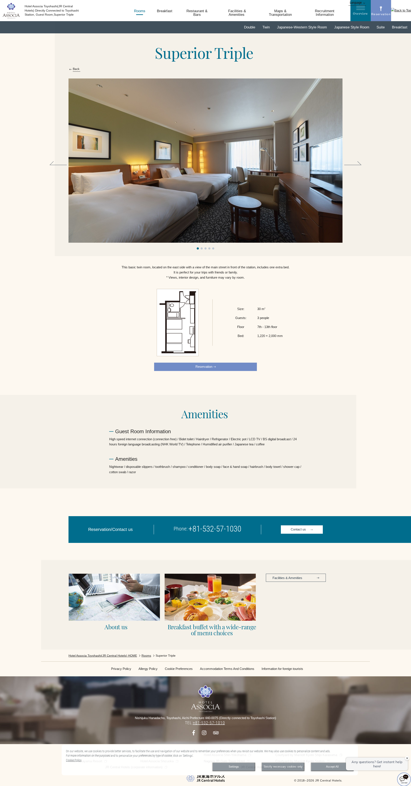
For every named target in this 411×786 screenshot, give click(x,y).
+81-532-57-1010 (209, 722)
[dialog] (210, 760)
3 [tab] (205, 248)
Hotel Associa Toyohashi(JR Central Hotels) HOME (102, 655)
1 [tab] (198, 248)
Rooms (146, 655)
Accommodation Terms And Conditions (227, 669)
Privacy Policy (121, 669)
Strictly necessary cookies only (283, 766)
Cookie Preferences (179, 669)
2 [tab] (202, 248)
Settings (234, 766)
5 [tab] (213, 248)
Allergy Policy (148, 669)
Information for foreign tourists (282, 669)
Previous (59, 164)
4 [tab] (209, 248)
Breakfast (351, 164)
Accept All (332, 766)
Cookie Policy (74, 760)
